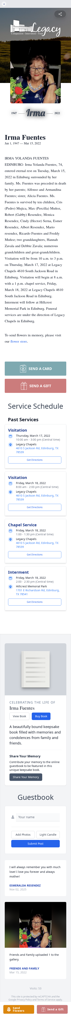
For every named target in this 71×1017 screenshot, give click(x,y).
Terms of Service (46, 999)
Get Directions (35, 460)
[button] (35, 925)
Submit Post (35, 843)
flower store (18, 341)
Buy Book (41, 716)
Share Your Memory (26, 777)
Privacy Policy (24, 999)
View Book (19, 716)
